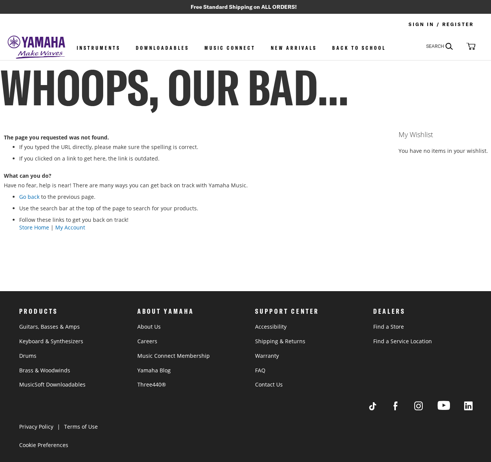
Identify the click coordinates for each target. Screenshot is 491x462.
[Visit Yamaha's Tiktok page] (379, 408)
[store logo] (36, 48)
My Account (70, 227)
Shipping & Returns (280, 341)
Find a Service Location (402, 341)
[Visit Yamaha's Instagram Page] (425, 408)
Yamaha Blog (154, 370)
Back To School (359, 47)
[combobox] (444, 46)
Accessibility (271, 326)
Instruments (98, 47)
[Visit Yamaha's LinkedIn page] (475, 408)
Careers (147, 341)
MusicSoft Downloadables (52, 384)
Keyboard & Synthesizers (51, 341)
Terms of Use (81, 426)
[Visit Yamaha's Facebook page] (402, 408)
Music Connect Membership (173, 355)
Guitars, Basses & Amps (49, 326)
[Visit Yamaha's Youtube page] (450, 409)
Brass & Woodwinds (44, 370)
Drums (27, 355)
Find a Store (388, 326)
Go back (29, 196)
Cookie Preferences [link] (43, 445)
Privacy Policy (36, 426)
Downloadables (162, 47)
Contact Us (269, 384)
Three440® (151, 384)
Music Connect (229, 47)
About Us (149, 326)
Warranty (267, 355)
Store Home (34, 227)
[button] (470, 45)
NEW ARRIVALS (294, 47)
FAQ (260, 370)
